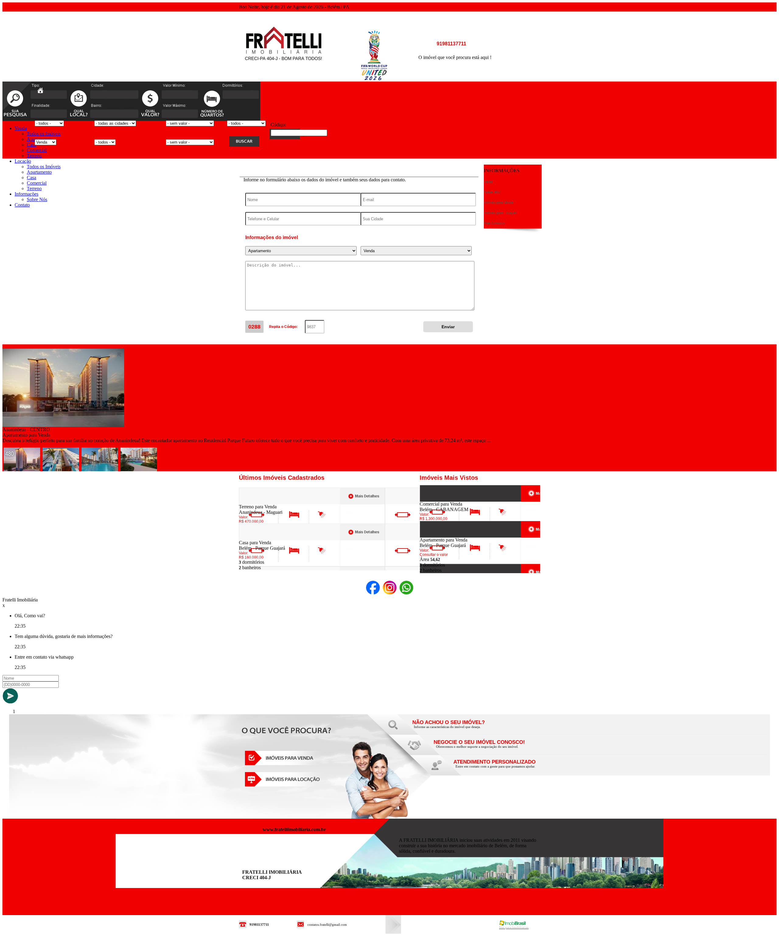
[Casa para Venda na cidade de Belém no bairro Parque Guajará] (261, 538)
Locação (23, 161)
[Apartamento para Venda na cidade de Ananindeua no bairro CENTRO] (63, 425)
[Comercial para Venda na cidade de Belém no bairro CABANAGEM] (442, 499)
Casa (31, 144)
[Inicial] (283, 66)
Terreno (34, 155)
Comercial (37, 150)
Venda (21, 128)
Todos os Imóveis (44, 133)
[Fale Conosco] (456, 728)
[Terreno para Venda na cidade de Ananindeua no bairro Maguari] (261, 502)
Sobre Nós (37, 199)
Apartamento (39, 172)
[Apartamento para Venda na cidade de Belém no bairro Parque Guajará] (442, 535)
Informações (26, 194)
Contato (22, 204)
